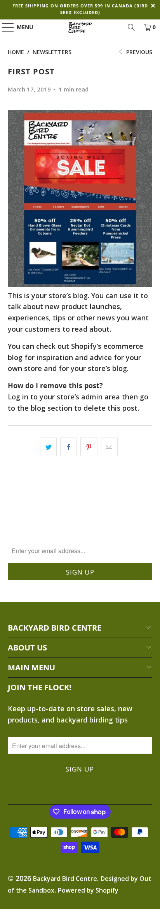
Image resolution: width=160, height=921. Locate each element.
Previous (138, 52)
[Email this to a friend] (109, 447)
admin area (100, 396)
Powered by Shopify (88, 890)
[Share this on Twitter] (48, 447)
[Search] (131, 27)
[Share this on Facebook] (68, 447)
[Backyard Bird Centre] (80, 27)
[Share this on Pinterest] (88, 447)
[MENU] (4, 27)
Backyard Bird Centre (65, 878)
